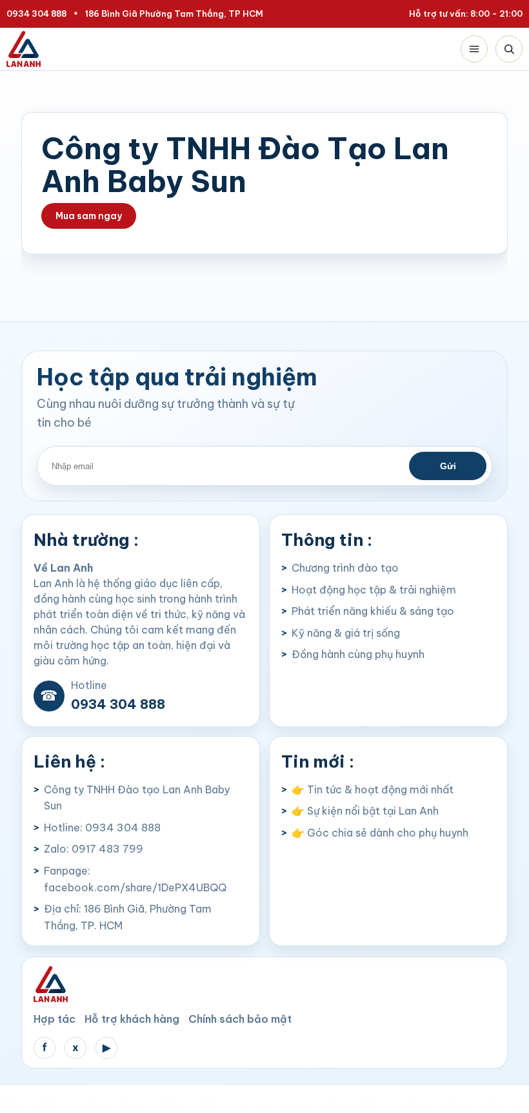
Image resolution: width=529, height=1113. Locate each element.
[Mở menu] (474, 49)
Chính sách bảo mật (240, 1018)
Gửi (448, 466)
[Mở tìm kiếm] (509, 49)
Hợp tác (54, 1018)
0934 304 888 (36, 13)
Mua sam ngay (88, 216)
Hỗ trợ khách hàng (132, 1018)
